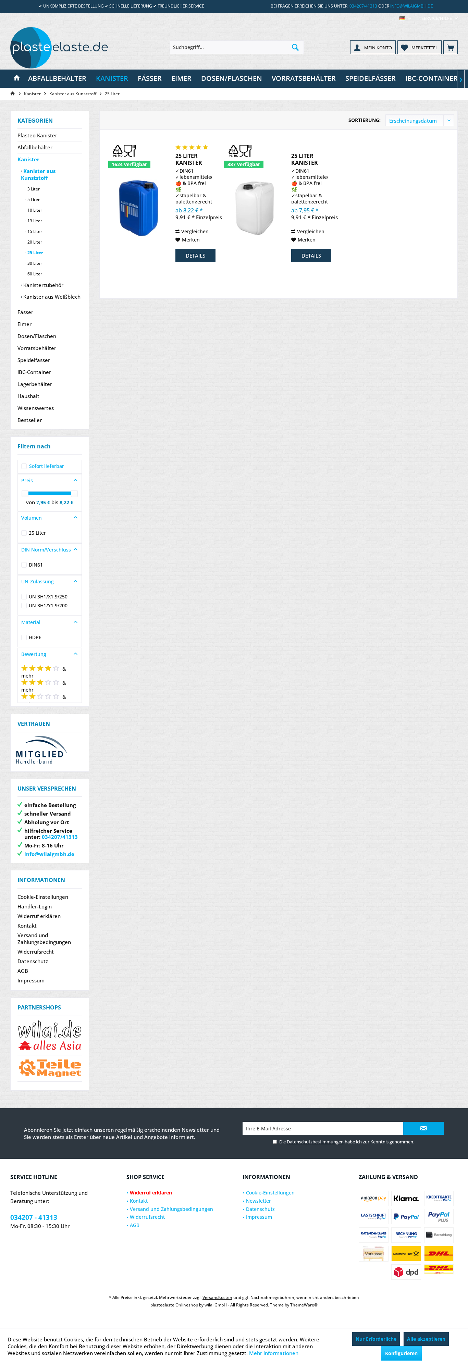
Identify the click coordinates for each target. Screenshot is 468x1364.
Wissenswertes (35, 408)
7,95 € (43, 502)
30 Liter (34, 263)
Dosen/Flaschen (36, 336)
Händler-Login (34, 906)
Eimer (24, 324)
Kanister (28, 159)
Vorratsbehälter (36, 348)
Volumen (31, 517)
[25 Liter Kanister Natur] (255, 208)
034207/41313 (363, 6)
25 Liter (34, 253)
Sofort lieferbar (46, 466)
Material (30, 622)
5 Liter (33, 199)
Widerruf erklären (39, 916)
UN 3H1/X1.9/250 (48, 596)
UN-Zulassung (37, 581)
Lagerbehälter (34, 384)
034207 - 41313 (33, 1217)
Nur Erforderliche (376, 1339)
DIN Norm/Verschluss (46, 549)
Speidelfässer (33, 360)
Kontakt (27, 925)
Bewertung (33, 654)
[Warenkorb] (450, 47)
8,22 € (66, 502)
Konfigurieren (401, 1353)
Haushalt (28, 396)
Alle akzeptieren (426, 1339)
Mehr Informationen (273, 1353)
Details (195, 255)
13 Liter (34, 221)
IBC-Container (34, 372)
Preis (27, 480)
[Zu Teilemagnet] (49, 1068)
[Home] (16, 79)
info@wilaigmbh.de (411, 6)
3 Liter (33, 189)
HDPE (35, 637)
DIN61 (36, 564)
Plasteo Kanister (37, 135)
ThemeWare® (304, 1305)
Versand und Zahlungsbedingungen (44, 938)
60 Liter (34, 274)
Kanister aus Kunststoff (38, 174)
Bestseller (29, 420)
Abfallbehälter (34, 147)
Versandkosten (217, 1297)
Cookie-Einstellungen (42, 896)
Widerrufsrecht (35, 951)
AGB (22, 970)
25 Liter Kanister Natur (304, 159)
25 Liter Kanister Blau (188, 159)
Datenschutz (32, 961)
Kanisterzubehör (42, 285)
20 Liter (34, 242)
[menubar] (405, 18)
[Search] (295, 47)
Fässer (25, 312)
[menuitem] (437, 18)
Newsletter (258, 1201)
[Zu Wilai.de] (49, 1035)
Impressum (31, 980)
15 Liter (34, 231)
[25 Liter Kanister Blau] (139, 208)
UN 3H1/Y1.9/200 (48, 605)
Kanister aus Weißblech (51, 296)
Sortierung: (364, 120)
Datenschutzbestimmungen (315, 1142)
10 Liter (34, 210)
